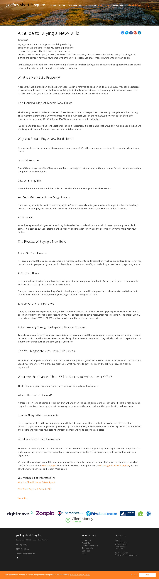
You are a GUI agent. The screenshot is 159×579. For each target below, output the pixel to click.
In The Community (90, 545)
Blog (84, 553)
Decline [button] (134, 575)
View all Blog (22, 498)
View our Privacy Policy (80, 575)
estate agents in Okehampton (114, 465)
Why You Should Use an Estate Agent (36, 482)
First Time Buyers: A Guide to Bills (35, 489)
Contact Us (117, 5)
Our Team (86, 551)
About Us (86, 543)
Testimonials (87, 548)
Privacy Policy (21, 544)
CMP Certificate (22, 549)
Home (53, 5)
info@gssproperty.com (129, 555)
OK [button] (147, 575)
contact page (49, 465)
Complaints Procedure (25, 554)
